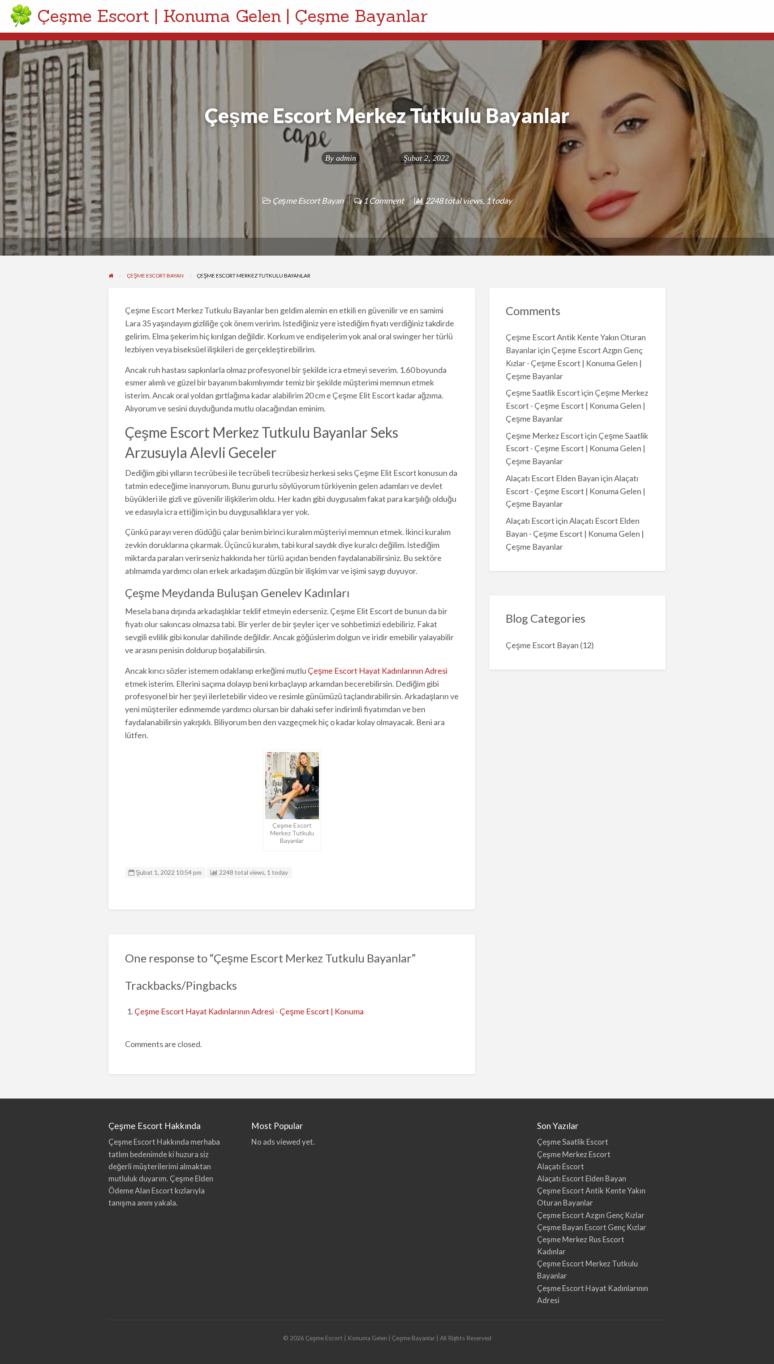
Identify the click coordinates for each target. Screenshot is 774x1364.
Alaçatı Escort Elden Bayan (552, 478)
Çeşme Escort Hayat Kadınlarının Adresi (377, 671)
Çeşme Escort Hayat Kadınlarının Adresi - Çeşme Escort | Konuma (249, 1011)
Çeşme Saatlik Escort (543, 393)
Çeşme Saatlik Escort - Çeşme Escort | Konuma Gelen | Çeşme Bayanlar (577, 448)
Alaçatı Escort (530, 521)
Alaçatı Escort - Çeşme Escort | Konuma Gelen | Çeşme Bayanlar (575, 491)
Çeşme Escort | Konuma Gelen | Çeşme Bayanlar (232, 15)
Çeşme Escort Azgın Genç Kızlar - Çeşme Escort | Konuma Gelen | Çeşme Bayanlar (574, 363)
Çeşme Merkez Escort (545, 435)
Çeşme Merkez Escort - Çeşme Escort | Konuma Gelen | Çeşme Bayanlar (577, 405)
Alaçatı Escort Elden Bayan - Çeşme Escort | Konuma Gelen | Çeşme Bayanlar (575, 534)
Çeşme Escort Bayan (308, 200)
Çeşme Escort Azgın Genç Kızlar (591, 1215)
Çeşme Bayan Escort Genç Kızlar (591, 1227)
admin (346, 158)
